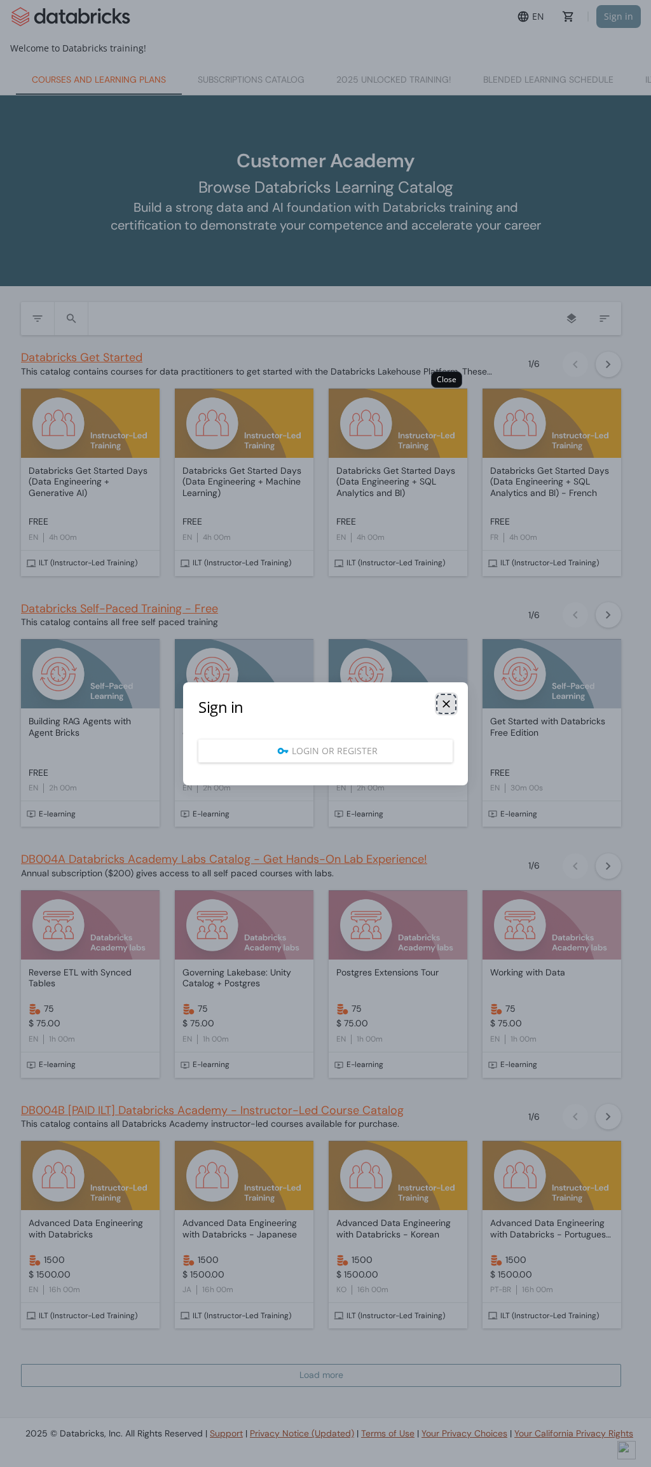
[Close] (446, 703)
